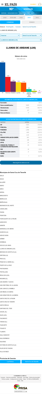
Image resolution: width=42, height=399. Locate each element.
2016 (21, 17)
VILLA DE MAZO (4, 351)
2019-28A (13, 17)
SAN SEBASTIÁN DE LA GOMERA (9, 295)
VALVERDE (3, 341)
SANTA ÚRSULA (4, 305)
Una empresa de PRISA (20, 387)
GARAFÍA (2, 225)
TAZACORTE (3, 325)
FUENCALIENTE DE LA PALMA (8, 219)
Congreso (10, 22)
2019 (4, 17)
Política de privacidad (34, 377)
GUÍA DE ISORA (4, 235)
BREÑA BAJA (3, 202)
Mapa (32, 13)
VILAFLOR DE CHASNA (6, 348)
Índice (18, 380)
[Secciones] (2, 4)
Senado (32, 22)
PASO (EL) (3, 258)
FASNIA (2, 212)
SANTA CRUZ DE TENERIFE (7, 302)
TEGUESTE (3, 328)
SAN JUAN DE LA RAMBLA (7, 288)
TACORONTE (3, 318)
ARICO (2, 189)
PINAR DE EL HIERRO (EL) (7, 262)
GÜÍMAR (2, 238)
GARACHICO (3, 222)
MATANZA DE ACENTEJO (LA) (8, 252)
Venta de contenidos (11, 377)
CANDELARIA (3, 209)
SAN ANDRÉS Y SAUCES (6, 282)
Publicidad (19, 377)
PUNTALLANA (4, 272)
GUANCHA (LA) (4, 232)
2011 (37, 17)
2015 (29, 17)
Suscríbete (33, 4)
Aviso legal (25, 377)
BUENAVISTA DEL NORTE (7, 205)
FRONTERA (3, 215)
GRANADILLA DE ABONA (7, 229)
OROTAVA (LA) (4, 255)
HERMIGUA (3, 242)
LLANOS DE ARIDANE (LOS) (7, 248)
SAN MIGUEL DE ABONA (6, 292)
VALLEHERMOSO (4, 338)
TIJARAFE (2, 331)
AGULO (2, 179)
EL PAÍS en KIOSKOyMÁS (33, 379)
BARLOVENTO (4, 195)
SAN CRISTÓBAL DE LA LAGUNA (9, 285)
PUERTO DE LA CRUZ (6, 265)
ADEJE (2, 175)
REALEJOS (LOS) (4, 275)
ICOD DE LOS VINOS (5, 245)
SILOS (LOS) (3, 315)
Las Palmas (10, 361)
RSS (22, 380)
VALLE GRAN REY (5, 335)
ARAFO (2, 185)
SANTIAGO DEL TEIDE (6, 308)
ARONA (2, 192)
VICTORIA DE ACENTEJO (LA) (8, 345)
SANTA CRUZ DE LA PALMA (7, 298)
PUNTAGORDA (4, 268)
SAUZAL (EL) (3, 312)
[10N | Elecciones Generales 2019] (21, 9)
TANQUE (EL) (3, 322)
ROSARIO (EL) (4, 278)
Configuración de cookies (16, 379)
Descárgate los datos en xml (21, 162)
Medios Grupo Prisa (21, 391)
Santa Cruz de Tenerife (31, 361)
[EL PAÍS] (11, 4)
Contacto (3, 377)
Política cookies (5, 379)
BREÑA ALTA (3, 199)
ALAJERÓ (2, 182)
